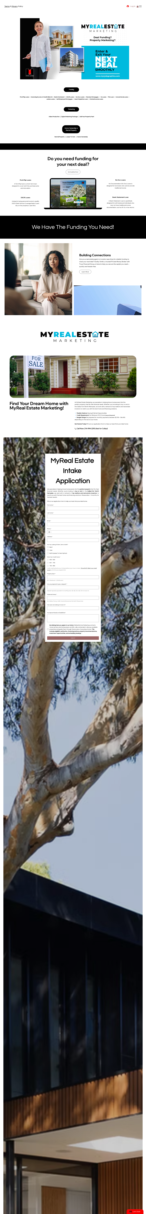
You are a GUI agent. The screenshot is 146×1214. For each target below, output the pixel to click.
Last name (50, 513)
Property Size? (51, 573)
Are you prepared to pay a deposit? (57, 584)
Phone (49, 528)
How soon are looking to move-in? (56, 604)
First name (50, 505)
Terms (7, 6)
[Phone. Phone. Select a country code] (50, 532)
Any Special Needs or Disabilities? (56, 612)
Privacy (15, 6)
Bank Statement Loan (120, 197)
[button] (138, 6)
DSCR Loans (25, 198)
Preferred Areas (52, 594)
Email (49, 520)
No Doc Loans (120, 180)
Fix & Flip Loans (25, 180)
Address (50, 536)
